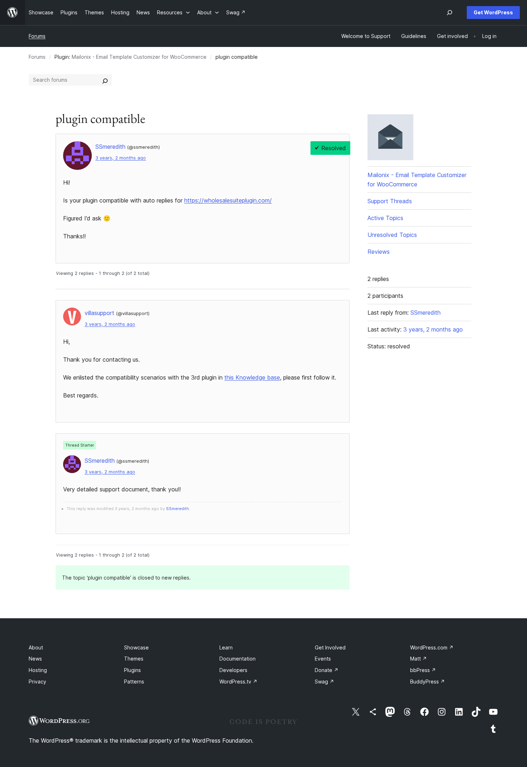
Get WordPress (493, 12)
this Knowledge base (252, 377)
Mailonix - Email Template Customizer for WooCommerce (139, 57)
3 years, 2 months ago (120, 158)
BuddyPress (427, 681)
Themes (133, 659)
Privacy (37, 681)
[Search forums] (105, 80)
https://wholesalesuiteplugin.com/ (228, 200)
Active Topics (385, 217)
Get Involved (330, 647)
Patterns (134, 681)
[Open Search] (450, 12)
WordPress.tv (238, 681)
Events (323, 659)
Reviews (378, 251)
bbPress (423, 670)
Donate (326, 670)
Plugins (132, 670)
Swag (324, 681)
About (36, 647)
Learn (226, 647)
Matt (418, 659)
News (35, 659)
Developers (233, 670)
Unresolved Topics (392, 234)
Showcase (136, 647)
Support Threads (389, 201)
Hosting (38, 670)
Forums (37, 36)
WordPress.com (432, 647)
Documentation (237, 659)
